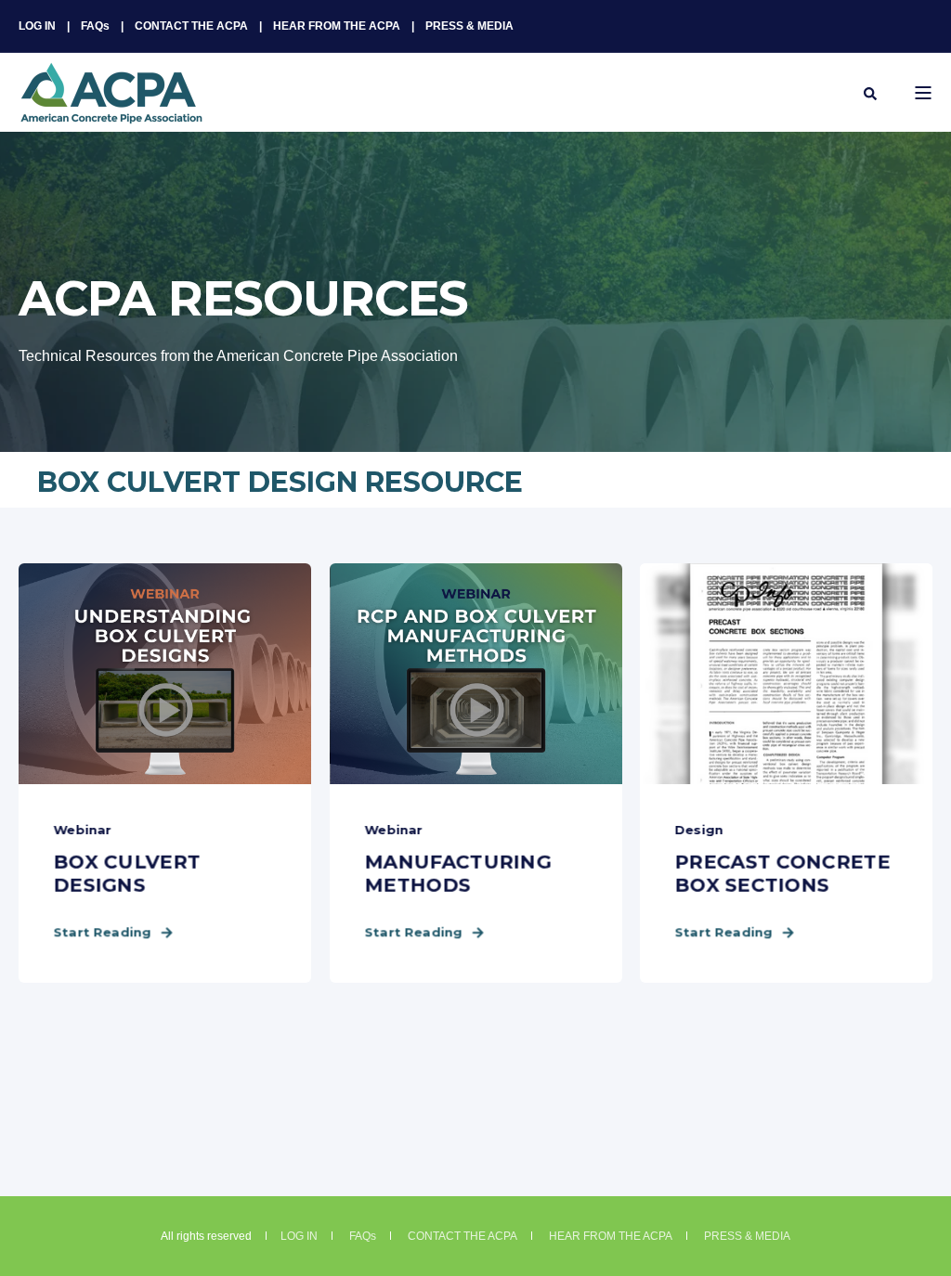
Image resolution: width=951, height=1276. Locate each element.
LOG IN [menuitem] (37, 26)
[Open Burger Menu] (923, 93)
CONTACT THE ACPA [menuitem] (191, 26)
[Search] (870, 92)
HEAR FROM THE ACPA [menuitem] (336, 26)
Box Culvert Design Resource (280, 482)
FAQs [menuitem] (95, 26)
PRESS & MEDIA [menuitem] (469, 26)
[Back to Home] (111, 112)
